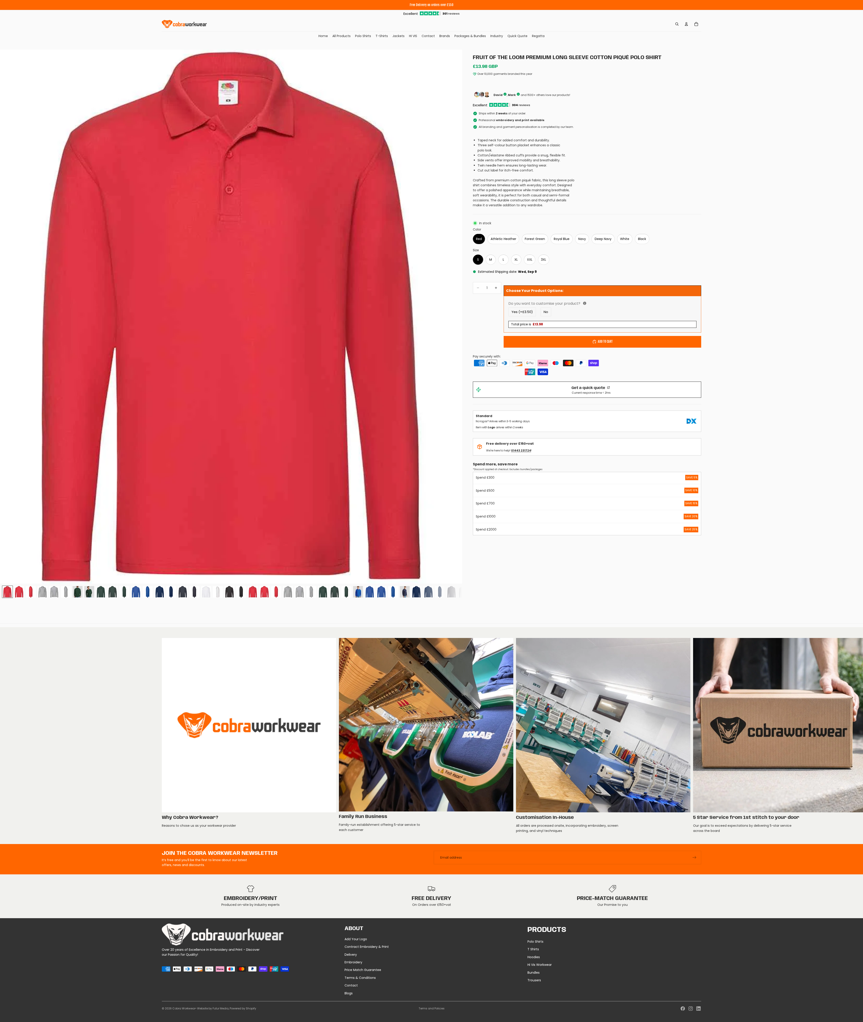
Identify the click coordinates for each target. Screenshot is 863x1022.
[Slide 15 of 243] (171, 592)
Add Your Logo (356, 939)
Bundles (533, 972)
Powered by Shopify (243, 1008)
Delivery (351, 954)
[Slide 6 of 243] (66, 592)
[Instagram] (690, 1008)
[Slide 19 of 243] (218, 592)
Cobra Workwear (183, 1008)
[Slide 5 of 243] (54, 592)
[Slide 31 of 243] (358, 592)
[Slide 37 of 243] (428, 592)
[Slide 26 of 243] (300, 592)
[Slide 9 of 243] (101, 592)
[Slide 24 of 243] (276, 592)
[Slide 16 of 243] (183, 592)
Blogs (349, 993)
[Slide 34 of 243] (393, 592)
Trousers (534, 980)
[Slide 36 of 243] (416, 592)
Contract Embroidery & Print (367, 946)
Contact (351, 985)
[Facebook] (682, 1008)
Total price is (527, 324)
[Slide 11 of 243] (124, 592)
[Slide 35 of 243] (405, 592)
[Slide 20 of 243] (229, 592)
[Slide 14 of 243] (159, 592)
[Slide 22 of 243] (253, 592)
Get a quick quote (589, 388)
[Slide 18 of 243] (206, 592)
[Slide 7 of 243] (77, 592)
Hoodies (533, 957)
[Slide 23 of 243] (264, 592)
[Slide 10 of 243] (113, 592)
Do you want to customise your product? (587, 303)
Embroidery (353, 962)
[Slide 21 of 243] (241, 592)
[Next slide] (696, 736)
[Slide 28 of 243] (323, 592)
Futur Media (221, 1008)
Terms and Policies (432, 1008)
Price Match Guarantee (363, 970)
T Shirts (533, 949)
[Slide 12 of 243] (136, 592)
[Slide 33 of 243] (381, 592)
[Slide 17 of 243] (194, 592)
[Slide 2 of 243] (19, 592)
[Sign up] (694, 857)
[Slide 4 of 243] (42, 592)
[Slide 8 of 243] (89, 592)
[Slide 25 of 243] (288, 592)
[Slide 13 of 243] (148, 592)
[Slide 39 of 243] (451, 592)
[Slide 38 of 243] (440, 592)
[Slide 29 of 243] (335, 592)
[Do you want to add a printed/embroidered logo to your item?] (584, 303)
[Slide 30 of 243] (346, 592)
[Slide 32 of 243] (370, 592)
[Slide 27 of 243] (311, 592)
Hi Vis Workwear (539, 964)
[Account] (686, 24)
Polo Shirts (535, 941)
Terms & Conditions (360, 977)
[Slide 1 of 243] (7, 592)
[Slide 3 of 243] (31, 592)
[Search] (677, 24)
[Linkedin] (698, 1008)
